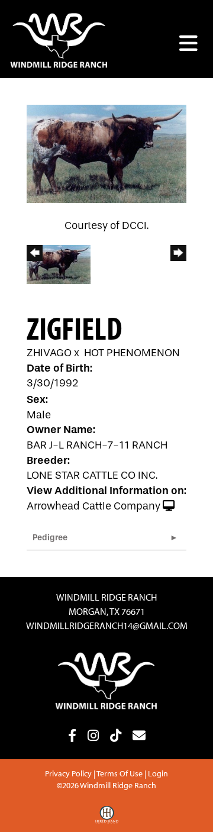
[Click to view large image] (106, 153)
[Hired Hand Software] (106, 819)
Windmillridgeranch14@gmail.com (107, 625)
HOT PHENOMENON (132, 353)
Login (158, 773)
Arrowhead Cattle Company (93, 506)
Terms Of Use (119, 773)
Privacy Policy (68, 773)
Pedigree (50, 538)
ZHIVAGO (49, 353)
